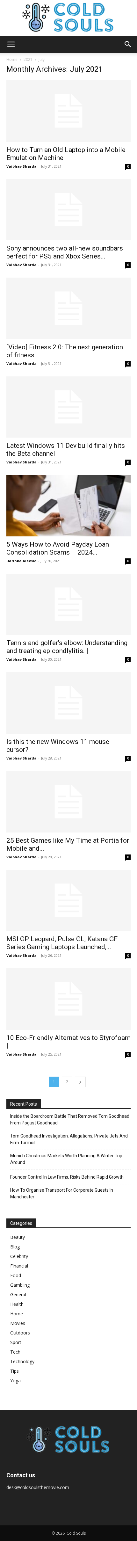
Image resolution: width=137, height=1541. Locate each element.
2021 (28, 59)
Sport (15, 1342)
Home (12, 59)
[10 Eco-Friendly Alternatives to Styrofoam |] (68, 999)
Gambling (20, 1285)
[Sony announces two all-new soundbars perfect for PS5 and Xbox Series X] (68, 210)
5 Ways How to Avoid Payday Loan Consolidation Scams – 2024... (57, 548)
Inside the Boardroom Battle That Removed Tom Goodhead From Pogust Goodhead (69, 1119)
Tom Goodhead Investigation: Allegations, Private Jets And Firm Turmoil (69, 1139)
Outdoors (20, 1333)
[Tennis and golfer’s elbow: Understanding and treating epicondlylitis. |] (68, 604)
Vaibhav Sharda (21, 166)
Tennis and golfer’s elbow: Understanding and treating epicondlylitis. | (66, 647)
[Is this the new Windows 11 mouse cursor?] (68, 703)
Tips (14, 1371)
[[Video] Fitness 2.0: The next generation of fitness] (68, 308)
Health (17, 1304)
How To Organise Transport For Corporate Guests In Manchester (61, 1193)
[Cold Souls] (68, 18)
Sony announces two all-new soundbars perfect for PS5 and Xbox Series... (64, 252)
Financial (19, 1266)
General (18, 1294)
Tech (15, 1352)
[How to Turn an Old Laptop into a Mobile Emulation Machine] (68, 111)
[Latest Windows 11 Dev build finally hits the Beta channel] (68, 407)
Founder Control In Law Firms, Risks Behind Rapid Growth (67, 1177)
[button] (11, 44)
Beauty (17, 1237)
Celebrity (19, 1256)
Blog (15, 1247)
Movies (17, 1323)
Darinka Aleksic (21, 560)
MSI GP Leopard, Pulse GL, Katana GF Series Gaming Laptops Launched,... (62, 943)
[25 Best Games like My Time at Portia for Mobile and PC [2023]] (68, 801)
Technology (22, 1361)
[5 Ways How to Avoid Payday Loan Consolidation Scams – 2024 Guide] (68, 505)
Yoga (15, 1380)
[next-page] (80, 1082)
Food (15, 1275)
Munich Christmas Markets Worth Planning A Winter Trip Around (66, 1159)
